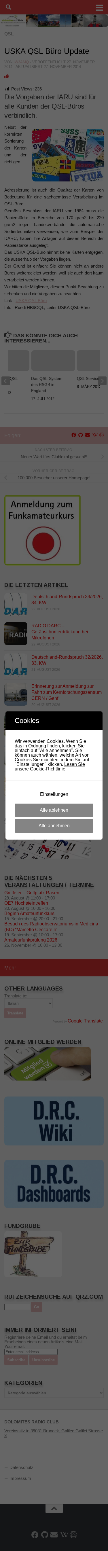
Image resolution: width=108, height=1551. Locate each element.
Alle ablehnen (54, 810)
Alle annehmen (54, 825)
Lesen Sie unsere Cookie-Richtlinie (50, 766)
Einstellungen (54, 794)
